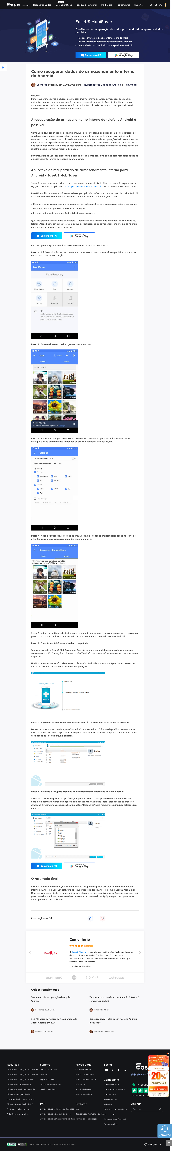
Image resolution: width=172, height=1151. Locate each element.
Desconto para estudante (115, 1109)
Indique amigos (111, 1124)
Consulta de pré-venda (50, 1084)
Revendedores (110, 1099)
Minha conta (109, 1114)
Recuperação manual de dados (90, 1114)
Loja (77, 1109)
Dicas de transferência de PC (20, 1104)
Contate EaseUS (111, 1094)
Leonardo (42, 84)
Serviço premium (47, 1089)
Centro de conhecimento (18, 1109)
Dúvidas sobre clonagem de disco (55, 1114)
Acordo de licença (84, 1089)
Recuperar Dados (42, 4)
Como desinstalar (83, 1069)
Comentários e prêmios (114, 1089)
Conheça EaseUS (111, 1084)
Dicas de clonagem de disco (19, 1094)
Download (44, 1074)
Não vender (81, 1084)
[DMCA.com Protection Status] (23, 1144)
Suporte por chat (47, 1079)
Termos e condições (84, 1094)
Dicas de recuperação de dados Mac (23, 1074)
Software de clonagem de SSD (20, 1099)
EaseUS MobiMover (80, 952)
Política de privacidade (86, 1079)
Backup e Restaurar (86, 4)
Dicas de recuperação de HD (20, 1079)
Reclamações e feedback (115, 1119)
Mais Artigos (130, 84)
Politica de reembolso (85, 1074)
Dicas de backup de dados (19, 1084)
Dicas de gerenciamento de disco (22, 1089)
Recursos (13, 1064)
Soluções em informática (18, 1114)
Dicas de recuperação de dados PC (23, 1069)
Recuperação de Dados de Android (101, 84)
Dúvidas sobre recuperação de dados (57, 1109)
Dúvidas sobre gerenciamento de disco (57, 1119)
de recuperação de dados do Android (83, 186)
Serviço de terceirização (86, 1119)
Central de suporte (48, 1069)
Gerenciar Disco (64, 4)
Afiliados (108, 1104)
